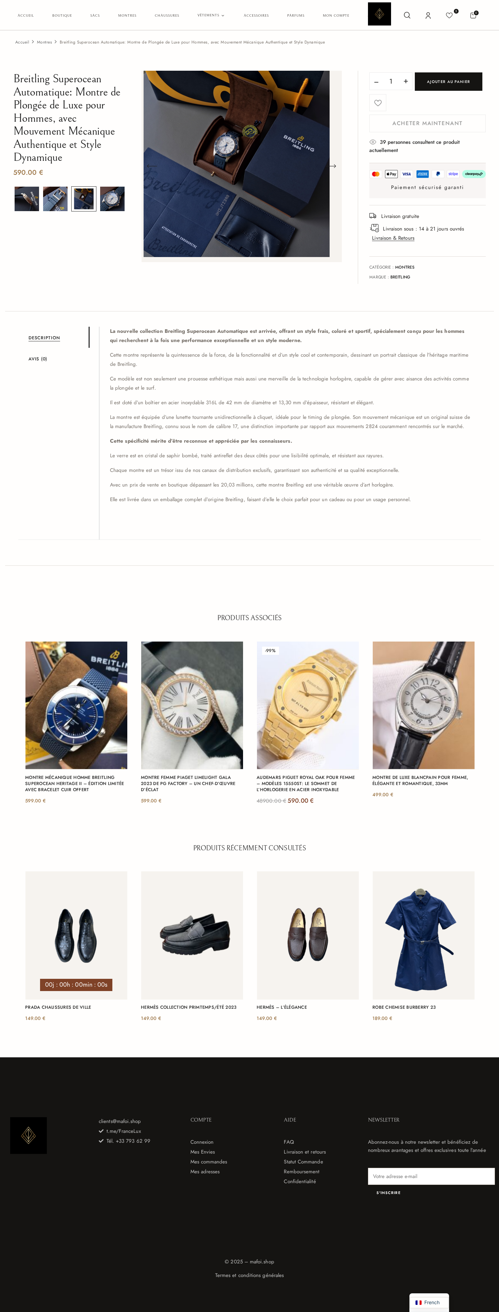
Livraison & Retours (393, 238)
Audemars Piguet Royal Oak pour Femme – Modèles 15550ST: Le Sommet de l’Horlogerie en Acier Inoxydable (306, 783)
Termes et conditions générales (249, 1275)
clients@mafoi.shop (120, 1121)
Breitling (400, 277)
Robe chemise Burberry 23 (404, 1007)
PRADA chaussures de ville (58, 1007)
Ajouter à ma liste (377, 102)
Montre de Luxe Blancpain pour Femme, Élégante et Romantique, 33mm (420, 780)
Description (44, 338)
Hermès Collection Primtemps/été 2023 (188, 1007)
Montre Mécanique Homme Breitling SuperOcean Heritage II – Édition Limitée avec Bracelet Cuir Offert (74, 783)
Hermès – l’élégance (282, 1007)
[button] (473, 15)
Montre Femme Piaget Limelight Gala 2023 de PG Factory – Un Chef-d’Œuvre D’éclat (188, 783)
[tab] (59, 337)
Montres (44, 42)
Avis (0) (38, 359)
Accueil (22, 42)
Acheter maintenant (427, 123)
